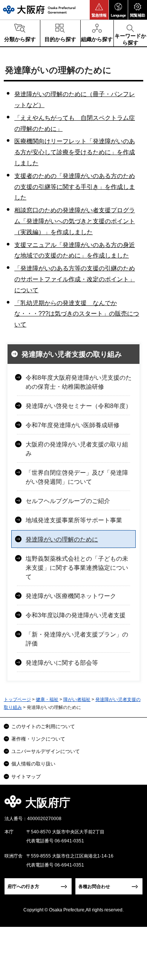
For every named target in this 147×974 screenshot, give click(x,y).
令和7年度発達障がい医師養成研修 (72, 425)
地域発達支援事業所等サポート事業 (74, 520)
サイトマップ (26, 776)
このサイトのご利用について (43, 726)
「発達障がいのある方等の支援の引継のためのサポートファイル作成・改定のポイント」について (74, 279)
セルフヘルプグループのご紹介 (68, 501)
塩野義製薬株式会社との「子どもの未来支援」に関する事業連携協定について (77, 567)
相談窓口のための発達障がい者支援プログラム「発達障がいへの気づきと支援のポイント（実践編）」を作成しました (74, 221)
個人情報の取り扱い (33, 764)
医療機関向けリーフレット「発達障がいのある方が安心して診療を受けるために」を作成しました (74, 152)
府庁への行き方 (23, 886)
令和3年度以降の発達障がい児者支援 (76, 615)
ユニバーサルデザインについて (45, 751)
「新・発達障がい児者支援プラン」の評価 (77, 639)
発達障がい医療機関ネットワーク (71, 596)
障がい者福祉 (76, 699)
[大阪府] (39, 9)
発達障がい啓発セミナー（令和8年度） (79, 406)
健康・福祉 (47, 699)
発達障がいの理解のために (62, 539)
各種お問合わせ (94, 886)
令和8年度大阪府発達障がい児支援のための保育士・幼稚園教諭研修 (79, 382)
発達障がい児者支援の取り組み (71, 354)
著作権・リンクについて (38, 739)
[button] (99, 10)
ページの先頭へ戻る (132, 805)
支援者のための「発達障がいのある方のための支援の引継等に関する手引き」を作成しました (74, 187)
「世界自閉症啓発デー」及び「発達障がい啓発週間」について (77, 477)
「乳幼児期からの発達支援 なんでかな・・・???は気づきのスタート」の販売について (76, 314)
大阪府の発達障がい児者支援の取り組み (77, 449)
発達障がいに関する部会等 (62, 663)
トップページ (17, 699)
